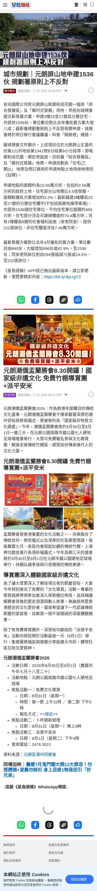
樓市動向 (9, 91)
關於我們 (9, 852)
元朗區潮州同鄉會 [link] (40, 754)
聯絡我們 (9, 845)
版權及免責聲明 (58, 845)
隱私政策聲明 (12, 860)
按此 (49, 714)
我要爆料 (54, 860)
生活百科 (9, 395)
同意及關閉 (79, 879)
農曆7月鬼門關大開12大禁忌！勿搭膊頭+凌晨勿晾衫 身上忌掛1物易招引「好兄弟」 (47, 770)
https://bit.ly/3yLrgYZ (62, 277)
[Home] (21, 4)
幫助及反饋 (55, 852)
